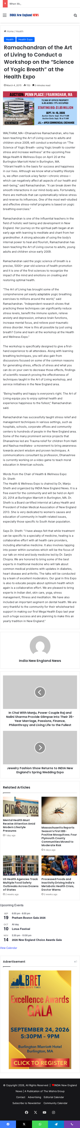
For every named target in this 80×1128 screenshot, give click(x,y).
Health (19, 31)
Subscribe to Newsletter (26, 1103)
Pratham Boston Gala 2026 (29, 917)
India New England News (40, 660)
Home (10, 31)
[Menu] (5, 16)
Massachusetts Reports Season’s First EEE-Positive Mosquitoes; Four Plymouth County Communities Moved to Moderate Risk (59, 836)
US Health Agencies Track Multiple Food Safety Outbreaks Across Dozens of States (21, 884)
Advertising (34, 1097)
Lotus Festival (21, 929)
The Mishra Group (54, 1091)
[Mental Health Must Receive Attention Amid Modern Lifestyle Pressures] (21, 807)
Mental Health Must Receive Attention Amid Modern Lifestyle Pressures (19, 825)
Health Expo (25, 39)
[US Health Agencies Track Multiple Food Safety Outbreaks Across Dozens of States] (21, 865)
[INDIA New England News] (24, 15)
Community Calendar (56, 1103)
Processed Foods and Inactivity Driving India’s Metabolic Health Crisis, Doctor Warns (57, 884)
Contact (20, 1097)
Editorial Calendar (54, 1097)
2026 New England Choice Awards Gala (37, 940)
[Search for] (75, 16)
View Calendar (8, 948)
